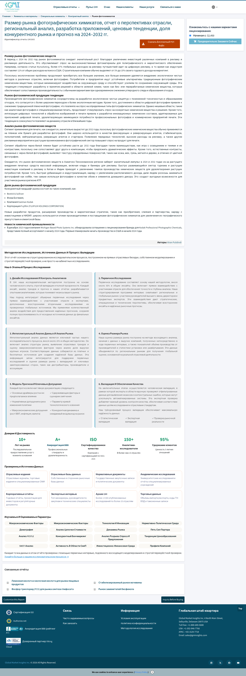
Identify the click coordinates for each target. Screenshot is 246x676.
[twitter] (220, 662)
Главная (6, 16)
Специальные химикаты (53, 16)
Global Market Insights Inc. (17, 662)
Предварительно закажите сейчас (217, 41)
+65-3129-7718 (192, 631)
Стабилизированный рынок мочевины (120, 582)
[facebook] (229, 662)
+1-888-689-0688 (196, 624)
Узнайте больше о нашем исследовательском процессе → (37, 556)
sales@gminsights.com (196, 635)
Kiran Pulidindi (174, 242)
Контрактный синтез (78, 16)
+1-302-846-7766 (192, 628)
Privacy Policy (141, 672)
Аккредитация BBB (58, 445)
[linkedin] (211, 662)
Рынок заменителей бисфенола (116, 589)
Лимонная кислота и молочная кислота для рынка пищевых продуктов (45, 582)
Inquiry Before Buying (173, 599)
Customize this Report (14, 599)
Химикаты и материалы (25, 16)
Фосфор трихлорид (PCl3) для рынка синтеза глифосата (43, 589)
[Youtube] (238, 662)
